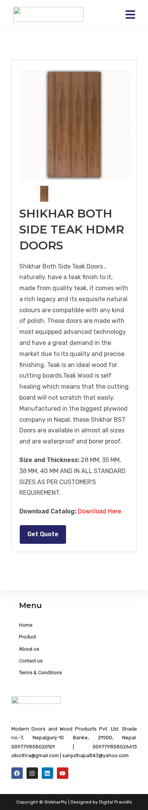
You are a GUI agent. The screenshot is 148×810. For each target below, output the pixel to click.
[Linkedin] (47, 773)
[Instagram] (32, 773)
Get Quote (42, 534)
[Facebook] (17, 773)
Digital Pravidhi (115, 802)
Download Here (99, 511)
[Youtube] (62, 773)
